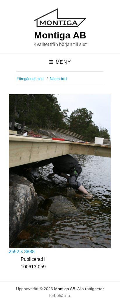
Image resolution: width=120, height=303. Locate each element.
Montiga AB (60, 35)
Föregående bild (30, 79)
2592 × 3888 (22, 251)
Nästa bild (58, 79)
